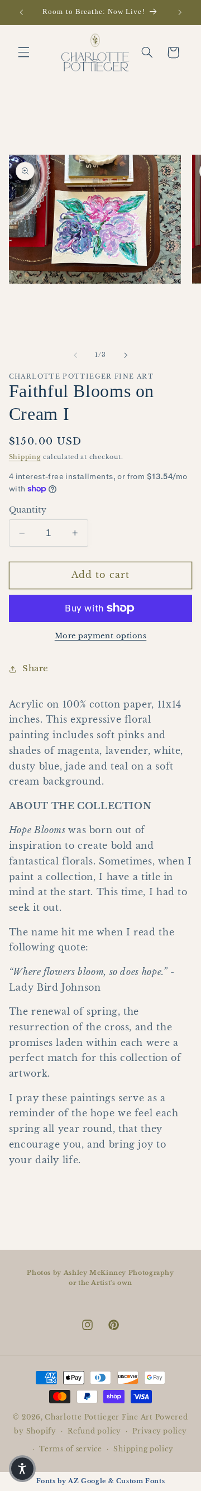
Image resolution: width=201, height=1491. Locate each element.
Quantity (27, 510)
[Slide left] (75, 355)
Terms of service (70, 1449)
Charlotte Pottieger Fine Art (99, 1417)
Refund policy (94, 1431)
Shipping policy (143, 1449)
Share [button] (35, 668)
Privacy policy (159, 1431)
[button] (23, 52)
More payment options (101, 636)
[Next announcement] (180, 12)
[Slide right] (125, 355)
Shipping (25, 457)
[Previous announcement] (21, 12)
